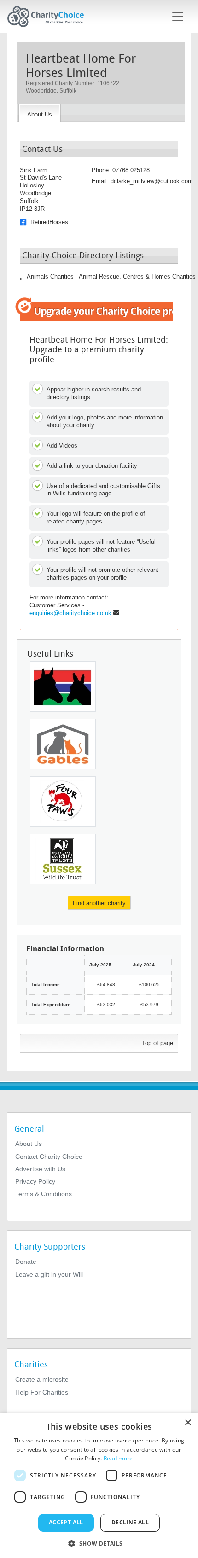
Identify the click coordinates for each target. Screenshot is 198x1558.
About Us (28, 1143)
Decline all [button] (130, 1522)
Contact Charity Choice (48, 1156)
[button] (98, 1543)
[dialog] (99, 1485)
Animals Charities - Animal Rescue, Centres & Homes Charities (111, 276)
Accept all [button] (66, 1522)
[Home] (49, 16)
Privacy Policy (35, 1181)
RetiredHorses (48, 222)
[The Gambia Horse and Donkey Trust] (63, 686)
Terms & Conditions (43, 1194)
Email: (142, 181)
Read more (118, 1458)
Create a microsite (42, 1379)
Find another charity (99, 903)
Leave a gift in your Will (49, 1274)
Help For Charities (41, 1392)
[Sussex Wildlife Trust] (63, 859)
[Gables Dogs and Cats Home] (63, 744)
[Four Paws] (63, 801)
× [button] (187, 1422)
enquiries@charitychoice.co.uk (70, 613)
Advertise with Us (40, 1169)
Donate (25, 1261)
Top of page (157, 1043)
